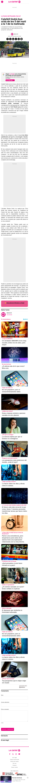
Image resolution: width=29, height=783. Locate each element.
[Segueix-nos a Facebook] (9, 754)
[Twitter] (10, 39)
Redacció (16, 34)
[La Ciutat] (14, 2)
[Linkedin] (13, 39)
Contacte (14, 765)
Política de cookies (14, 761)
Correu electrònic (5, 702)
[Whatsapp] (16, 39)
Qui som (14, 763)
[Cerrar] (27, 777)
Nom (2, 695)
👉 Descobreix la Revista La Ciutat (14, 303)
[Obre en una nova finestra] (8, 773)
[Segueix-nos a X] (13, 754)
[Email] (21, 39)
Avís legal (14, 757)
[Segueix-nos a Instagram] (16, 754)
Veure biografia (9, 314)
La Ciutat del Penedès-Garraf (11, 16)
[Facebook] (7, 39)
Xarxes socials (14, 767)
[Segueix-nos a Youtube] (19, 754)
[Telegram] (19, 39)
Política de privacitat (14, 759)
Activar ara (9, 80)
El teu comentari (5, 709)
